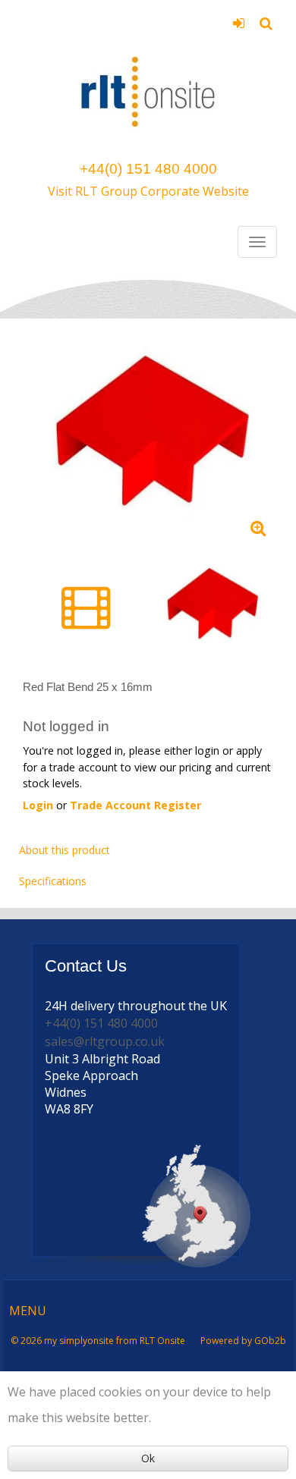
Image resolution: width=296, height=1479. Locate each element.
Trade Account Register (135, 805)
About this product (64, 850)
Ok (148, 1458)
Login (238, 28)
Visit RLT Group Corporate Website (148, 191)
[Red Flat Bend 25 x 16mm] (148, 437)
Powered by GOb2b (243, 1340)
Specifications (53, 881)
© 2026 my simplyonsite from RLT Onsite (98, 1340)
